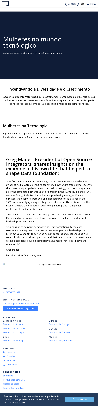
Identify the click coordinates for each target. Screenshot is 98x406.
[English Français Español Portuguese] (82, 4)
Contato (72, 3)
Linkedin (11, 352)
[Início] (5, 3)
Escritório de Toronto (59, 332)
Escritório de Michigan (13, 332)
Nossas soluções (11, 383)
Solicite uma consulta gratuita (20, 308)
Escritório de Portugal (59, 324)
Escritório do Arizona (13, 324)
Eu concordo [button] (79, 399)
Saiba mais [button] (20, 402)
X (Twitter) (12, 364)
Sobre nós (8, 375)
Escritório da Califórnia (14, 328)
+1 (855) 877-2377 (11, 292)
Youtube (11, 356)
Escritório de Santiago (13, 340)
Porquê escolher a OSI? (14, 379)
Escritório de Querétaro (60, 340)
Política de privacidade (13, 388)
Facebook (11, 360)
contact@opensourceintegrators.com (21, 303)
